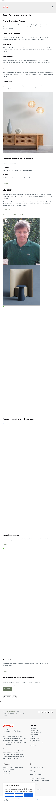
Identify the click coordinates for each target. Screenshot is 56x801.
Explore (5, 544)
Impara (18, 711)
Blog (17, 713)
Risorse (22, 713)
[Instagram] (45, 712)
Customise (9, 795)
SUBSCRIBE (7, 689)
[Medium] (52, 712)
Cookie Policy (6, 773)
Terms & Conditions (8, 769)
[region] (19, 790)
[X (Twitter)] (42, 712)
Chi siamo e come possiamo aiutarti (13, 767)
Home (4, 711)
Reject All (19, 795)
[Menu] (52, 7)
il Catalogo (6, 183)
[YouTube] (49, 712)
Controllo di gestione (8, 713)
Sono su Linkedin (7, 209)
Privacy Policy (7, 771)
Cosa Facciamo (11, 711)
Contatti (5, 715)
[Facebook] (39, 712)
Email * (39, 682)
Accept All (28, 795)
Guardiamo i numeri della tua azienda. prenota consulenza (19, 214)
